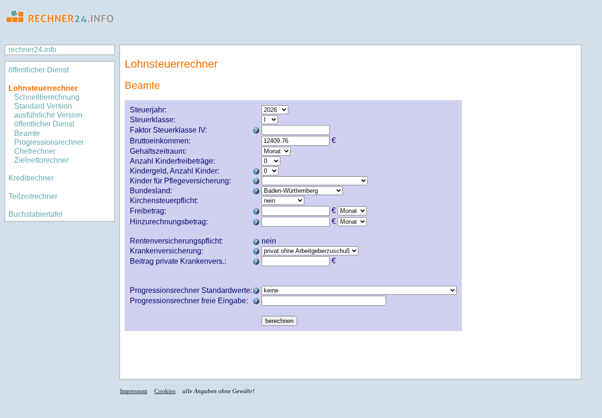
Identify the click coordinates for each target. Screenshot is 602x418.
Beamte (27, 133)
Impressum (133, 390)
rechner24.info (32, 50)
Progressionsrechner (49, 142)
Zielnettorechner (41, 160)
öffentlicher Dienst (38, 70)
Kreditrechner (31, 178)
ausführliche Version (48, 115)
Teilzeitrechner (32, 196)
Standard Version (43, 106)
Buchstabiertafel (35, 214)
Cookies (164, 390)
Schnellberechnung (46, 97)
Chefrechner (34, 151)
